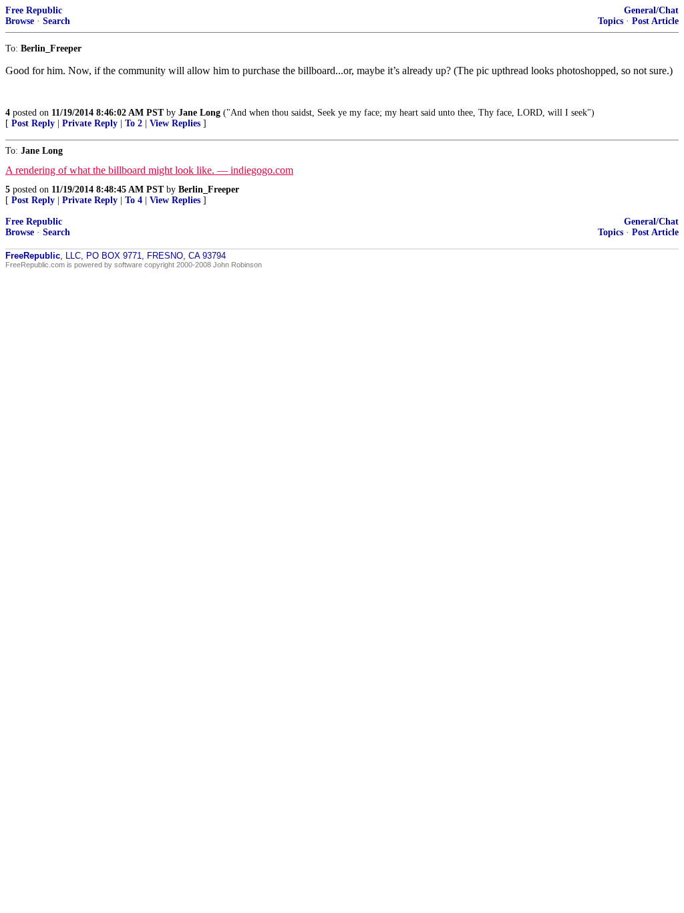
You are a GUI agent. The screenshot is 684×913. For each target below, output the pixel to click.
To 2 (133, 123)
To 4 (133, 200)
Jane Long (199, 113)
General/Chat (651, 10)
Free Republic (33, 10)
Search (56, 21)
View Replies (175, 123)
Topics (610, 21)
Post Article (655, 21)
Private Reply (90, 123)
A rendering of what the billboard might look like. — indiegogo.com (149, 170)
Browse (19, 21)
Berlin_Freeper (208, 189)
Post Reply (33, 123)
